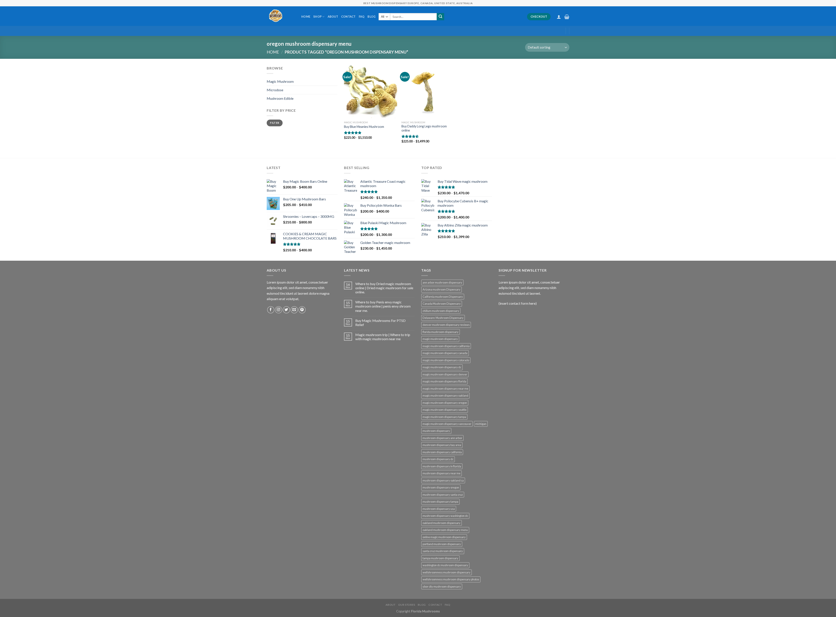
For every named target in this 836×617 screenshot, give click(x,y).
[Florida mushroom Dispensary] (281, 16)
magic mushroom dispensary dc (442, 367)
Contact (348, 16)
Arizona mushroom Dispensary (441, 289)
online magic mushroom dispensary (444, 537)
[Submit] (440, 16)
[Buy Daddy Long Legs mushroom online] (428, 91)
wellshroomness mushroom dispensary (446, 572)
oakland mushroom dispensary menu (445, 530)
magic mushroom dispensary (440, 339)
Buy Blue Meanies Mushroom (364, 126)
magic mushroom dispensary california (446, 346)
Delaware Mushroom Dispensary (443, 317)
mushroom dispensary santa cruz (443, 494)
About (333, 16)
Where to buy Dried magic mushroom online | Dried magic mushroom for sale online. (384, 288)
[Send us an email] (294, 309)
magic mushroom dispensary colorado (446, 360)
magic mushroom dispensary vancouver (447, 424)
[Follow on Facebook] (270, 309)
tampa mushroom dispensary (440, 558)
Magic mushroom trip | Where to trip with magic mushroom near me (382, 337)
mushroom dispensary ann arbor (442, 438)
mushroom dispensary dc (438, 459)
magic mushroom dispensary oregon (445, 402)
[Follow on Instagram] (278, 309)
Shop (317, 16)
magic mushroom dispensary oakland (445, 395)
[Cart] (566, 17)
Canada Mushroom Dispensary (442, 303)
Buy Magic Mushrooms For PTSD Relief (380, 322)
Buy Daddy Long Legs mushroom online (424, 128)
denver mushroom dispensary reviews (446, 324)
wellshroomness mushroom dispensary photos (451, 579)
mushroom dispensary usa (439, 509)
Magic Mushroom (280, 81)
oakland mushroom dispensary (441, 523)
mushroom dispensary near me (441, 473)
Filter (274, 122)
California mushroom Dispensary (443, 296)
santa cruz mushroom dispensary (443, 551)
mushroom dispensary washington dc (445, 515)
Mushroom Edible (280, 98)
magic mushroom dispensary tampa (444, 417)
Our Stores (406, 604)
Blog (371, 16)
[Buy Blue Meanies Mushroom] (370, 91)
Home (305, 16)
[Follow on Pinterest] (302, 309)
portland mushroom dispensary (442, 544)
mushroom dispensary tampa (440, 501)
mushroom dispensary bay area (442, 445)
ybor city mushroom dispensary (442, 586)
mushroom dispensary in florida (442, 466)
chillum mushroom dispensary (441, 311)
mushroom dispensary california (442, 452)
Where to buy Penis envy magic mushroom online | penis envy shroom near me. (383, 306)
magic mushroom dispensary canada (445, 353)
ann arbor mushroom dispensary (442, 282)
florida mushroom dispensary (440, 332)
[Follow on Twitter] (286, 309)
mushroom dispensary (436, 431)
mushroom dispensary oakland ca (443, 480)
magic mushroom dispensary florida (444, 381)
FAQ (362, 16)
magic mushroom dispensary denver (445, 374)
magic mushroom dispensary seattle (445, 409)
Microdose (275, 90)
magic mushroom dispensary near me (445, 388)
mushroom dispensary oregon (441, 487)
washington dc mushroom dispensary (445, 565)
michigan (480, 424)
